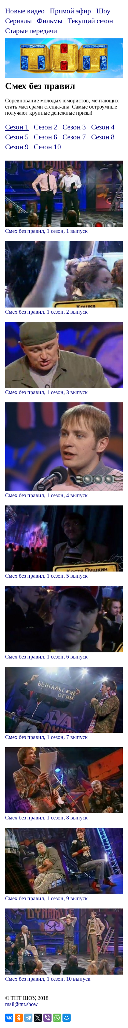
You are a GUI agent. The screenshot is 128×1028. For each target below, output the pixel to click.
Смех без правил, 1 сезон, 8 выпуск (46, 817)
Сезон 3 (74, 127)
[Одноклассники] (19, 1018)
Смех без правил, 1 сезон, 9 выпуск (46, 898)
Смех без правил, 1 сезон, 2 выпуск (46, 312)
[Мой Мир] (66, 1018)
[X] (38, 1018)
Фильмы (49, 21)
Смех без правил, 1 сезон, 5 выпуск (46, 576)
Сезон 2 (45, 127)
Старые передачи (31, 31)
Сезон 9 (17, 147)
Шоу (103, 11)
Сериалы (18, 21)
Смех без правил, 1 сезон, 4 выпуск (46, 495)
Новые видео (25, 11)
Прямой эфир (70, 11)
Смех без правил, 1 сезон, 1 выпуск (46, 231)
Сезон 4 (103, 127)
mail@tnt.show (21, 1004)
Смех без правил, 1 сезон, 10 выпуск (47, 979)
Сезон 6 (45, 137)
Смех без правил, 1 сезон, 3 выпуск (46, 392)
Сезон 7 (74, 137)
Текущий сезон (90, 21)
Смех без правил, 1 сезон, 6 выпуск (46, 657)
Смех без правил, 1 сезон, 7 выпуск (46, 737)
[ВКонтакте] (9, 1018)
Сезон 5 (17, 137)
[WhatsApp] (57, 1018)
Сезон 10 (47, 147)
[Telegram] (28, 1018)
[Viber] (47, 1018)
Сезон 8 (103, 137)
